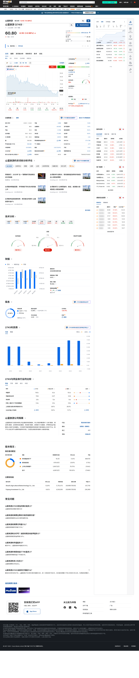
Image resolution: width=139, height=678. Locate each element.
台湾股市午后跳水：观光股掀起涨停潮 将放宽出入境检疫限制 (65, 176)
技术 (35, 54)
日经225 (98, 51)
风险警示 (133, 646)
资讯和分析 (19, 54)
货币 (97, 21)
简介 (11, 58)
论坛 (40, 54)
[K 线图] (7, 63)
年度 (6, 332)
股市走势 (99, 129)
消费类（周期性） (85, 426)
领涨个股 (106, 134)
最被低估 (98, 202)
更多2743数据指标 (84, 118)
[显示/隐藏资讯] (30, 63)
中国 (16, 9)
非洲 (67, 9)
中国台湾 (87, 434)
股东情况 (9, 446)
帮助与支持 (113, 609)
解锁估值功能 (84, 32)
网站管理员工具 (87, 613)
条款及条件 (118, 646)
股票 (5, 9)
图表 (12, 54)
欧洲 (56, 9)
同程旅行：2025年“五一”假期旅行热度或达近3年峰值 (20, 176)
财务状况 (29, 54)
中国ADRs (46, 9)
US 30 (98, 54)
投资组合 (85, 609)
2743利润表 (11, 327)
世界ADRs (40, 9)
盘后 (35, 9)
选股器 (11, 9)
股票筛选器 (80, 6)
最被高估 (105, 202)
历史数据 (22, 58)
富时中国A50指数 (101, 45)
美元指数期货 (99, 60)
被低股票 (78, 9)
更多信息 (20, 46)
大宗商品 (108, 21)
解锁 (37, 410)
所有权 (16, 58)
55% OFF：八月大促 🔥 (109, 2)
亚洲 (63, 9)
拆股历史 (29, 58)
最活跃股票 (99, 134)
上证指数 (98, 42)
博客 (84, 602)
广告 (111, 605)
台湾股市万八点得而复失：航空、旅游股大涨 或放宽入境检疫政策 (65, 188)
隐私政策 (126, 646)
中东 (60, 9)
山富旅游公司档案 (14, 418)
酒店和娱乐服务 (85, 422)
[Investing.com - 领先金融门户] (7, 2)
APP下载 (85, 605)
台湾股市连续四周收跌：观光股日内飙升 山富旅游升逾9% (20, 200)
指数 (102, 21)
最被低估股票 (101, 198)
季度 (11, 332)
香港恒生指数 (99, 48)
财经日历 (72, 6)
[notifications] (131, 2)
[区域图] (11, 63)
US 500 (98, 57)
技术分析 (9, 216)
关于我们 (112, 602)
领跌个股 (113, 134)
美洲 (52, 9)
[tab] (9, 222)
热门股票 (99, 167)
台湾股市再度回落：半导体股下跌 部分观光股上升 (20, 188)
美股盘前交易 (28, 9)
